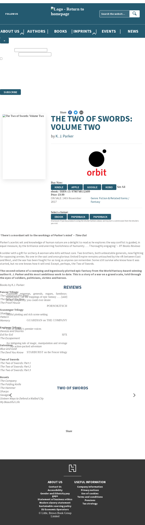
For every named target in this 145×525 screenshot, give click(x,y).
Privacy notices (90, 490)
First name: (7, 49)
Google (92, 187)
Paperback (78, 217)
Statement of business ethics (55, 499)
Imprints (82, 31)
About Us (10, 31)
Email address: (9, 54)
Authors (36, 31)
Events (109, 31)
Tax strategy (89, 503)
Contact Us (55, 486)
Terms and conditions (90, 496)
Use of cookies (89, 493)
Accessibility (55, 490)
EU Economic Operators (55, 509)
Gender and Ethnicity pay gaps (55, 495)
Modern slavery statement (55, 502)
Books (60, 31)
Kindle (59, 187)
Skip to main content (11, 1)
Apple (75, 187)
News (133, 31)
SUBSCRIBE (10, 92)
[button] (10, 395)
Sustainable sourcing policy (55, 506)
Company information (90, 486)
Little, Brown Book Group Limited (43, 74)
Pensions (90, 500)
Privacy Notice (69, 81)
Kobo (109, 187)
